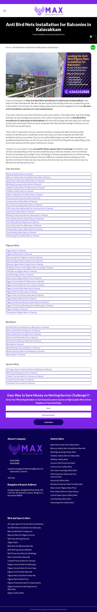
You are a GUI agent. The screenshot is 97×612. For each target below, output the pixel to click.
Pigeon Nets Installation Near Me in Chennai (25, 295)
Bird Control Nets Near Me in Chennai (22, 337)
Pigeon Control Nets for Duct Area (22, 568)
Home (8, 47)
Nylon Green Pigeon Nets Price (63, 488)
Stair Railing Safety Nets (60, 499)
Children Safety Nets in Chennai (20, 191)
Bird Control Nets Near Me (19, 557)
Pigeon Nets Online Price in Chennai (22, 298)
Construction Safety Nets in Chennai (22, 201)
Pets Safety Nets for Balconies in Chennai (24, 225)
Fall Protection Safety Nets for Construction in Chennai (30, 208)
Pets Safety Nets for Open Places (64, 491)
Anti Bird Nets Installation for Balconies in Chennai (28, 327)
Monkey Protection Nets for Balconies (66, 484)
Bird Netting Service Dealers (20, 549)
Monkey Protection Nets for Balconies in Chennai (27, 215)
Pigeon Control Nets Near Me (20, 571)
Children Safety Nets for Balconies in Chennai (26, 187)
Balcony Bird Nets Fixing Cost (20, 531)
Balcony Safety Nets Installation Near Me (67, 448)
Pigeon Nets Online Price (18, 579)
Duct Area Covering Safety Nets (63, 470)
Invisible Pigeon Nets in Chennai (20, 274)
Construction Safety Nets (61, 466)
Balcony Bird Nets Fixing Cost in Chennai (23, 330)
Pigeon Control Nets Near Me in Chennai (23, 288)
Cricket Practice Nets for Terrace (21, 560)
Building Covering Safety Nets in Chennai (24, 184)
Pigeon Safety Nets (16, 593)
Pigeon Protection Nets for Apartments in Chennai (28, 302)
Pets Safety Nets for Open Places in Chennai (25, 218)
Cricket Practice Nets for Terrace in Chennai (25, 376)
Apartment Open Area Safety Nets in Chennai (25, 181)
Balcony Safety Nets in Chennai (20, 174)
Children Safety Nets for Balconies (64, 455)
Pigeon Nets (13, 542)
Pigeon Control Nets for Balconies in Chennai (25, 281)
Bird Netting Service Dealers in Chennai (23, 347)
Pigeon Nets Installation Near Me (22, 575)
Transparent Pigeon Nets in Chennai (22, 312)
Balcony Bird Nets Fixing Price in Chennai (24, 334)
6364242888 (14, 460)
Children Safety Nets (59, 459)
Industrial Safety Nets (59, 480)
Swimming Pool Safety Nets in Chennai (23, 236)
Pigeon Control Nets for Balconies (22, 564)
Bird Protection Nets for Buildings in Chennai (25, 351)
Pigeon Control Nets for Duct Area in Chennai (25, 285)
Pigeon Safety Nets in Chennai (19, 254)
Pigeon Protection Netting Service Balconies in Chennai (30, 305)
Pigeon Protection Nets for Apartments (24, 583)
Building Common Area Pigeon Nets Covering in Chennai (30, 267)
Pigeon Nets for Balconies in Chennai (22, 292)
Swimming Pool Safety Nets (62, 502)
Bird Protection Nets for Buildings (22, 553)
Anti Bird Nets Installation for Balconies (24, 527)
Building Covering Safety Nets (63, 452)
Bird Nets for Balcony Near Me (20, 546)
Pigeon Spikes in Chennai (17, 309)
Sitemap (11, 477)
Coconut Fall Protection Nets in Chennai (23, 198)
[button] (4, 10)
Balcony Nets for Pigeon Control (21, 535)
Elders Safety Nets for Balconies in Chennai (25, 194)
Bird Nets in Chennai (15, 344)
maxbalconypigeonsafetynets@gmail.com (25, 468)
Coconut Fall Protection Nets (62, 463)
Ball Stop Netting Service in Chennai (22, 373)
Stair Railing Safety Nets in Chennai (21, 232)
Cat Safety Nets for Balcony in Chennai (23, 222)
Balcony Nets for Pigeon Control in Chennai (25, 257)
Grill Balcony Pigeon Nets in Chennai (22, 271)
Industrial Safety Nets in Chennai (20, 211)
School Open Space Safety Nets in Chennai (25, 229)
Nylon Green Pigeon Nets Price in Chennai (24, 278)
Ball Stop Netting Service (18, 538)
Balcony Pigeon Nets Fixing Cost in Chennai (25, 261)
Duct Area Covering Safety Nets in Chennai (24, 205)
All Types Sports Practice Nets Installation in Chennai (29, 369)
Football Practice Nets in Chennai (21, 383)
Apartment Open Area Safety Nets (64, 444)
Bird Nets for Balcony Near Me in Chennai (24, 341)
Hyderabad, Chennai (18, 471)
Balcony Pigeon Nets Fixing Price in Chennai (25, 264)
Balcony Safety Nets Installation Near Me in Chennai (28, 177)
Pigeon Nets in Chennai (16, 250)
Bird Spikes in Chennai (16, 354)
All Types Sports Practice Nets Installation (26, 524)
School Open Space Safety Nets (63, 495)
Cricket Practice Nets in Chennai (20, 379)
